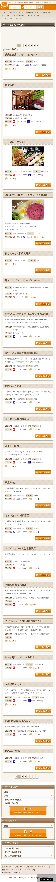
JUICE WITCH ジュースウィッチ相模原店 (26, 195)
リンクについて (43, 867)
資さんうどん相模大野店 (17, 253)
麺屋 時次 (10, 482)
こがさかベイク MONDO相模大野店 (23, 621)
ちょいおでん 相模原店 (17, 515)
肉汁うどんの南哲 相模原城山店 (21, 353)
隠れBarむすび (12, 751)
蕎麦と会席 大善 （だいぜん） (21, 54)
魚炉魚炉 (9, 85)
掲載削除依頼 (31, 867)
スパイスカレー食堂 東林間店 (20, 548)
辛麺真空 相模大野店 (16, 584)
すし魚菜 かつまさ (15, 141)
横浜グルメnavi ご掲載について (13, 867)
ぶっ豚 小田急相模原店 (17, 419)
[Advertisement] (28, 37)
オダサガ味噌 (12, 446)
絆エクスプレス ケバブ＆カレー (22, 280)
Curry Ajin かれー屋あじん (20, 657)
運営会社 (30, 870)
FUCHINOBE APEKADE (17, 721)
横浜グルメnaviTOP (8, 12)
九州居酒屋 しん (13, 684)
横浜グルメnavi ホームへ (11, 873)
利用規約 (5, 870)
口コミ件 (12, 69)
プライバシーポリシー (18, 870)
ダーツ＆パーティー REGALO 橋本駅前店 (26, 313)
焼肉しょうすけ (13, 386)
